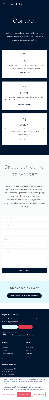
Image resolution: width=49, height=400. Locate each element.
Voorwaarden (6, 359)
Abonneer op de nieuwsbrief (24, 296)
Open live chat (24, 72)
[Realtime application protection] (19, 335)
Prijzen (4, 350)
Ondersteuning (7, 354)
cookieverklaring (12, 381)
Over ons (29, 347)
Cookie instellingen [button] (9, 394)
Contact (25, 327)
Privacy (14, 359)
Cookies (20, 359)
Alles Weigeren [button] (39, 394)
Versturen (24, 271)
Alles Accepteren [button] (24, 394)
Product (5, 347)
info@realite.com (24, 104)
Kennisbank (30, 350)
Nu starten (10, 327)
